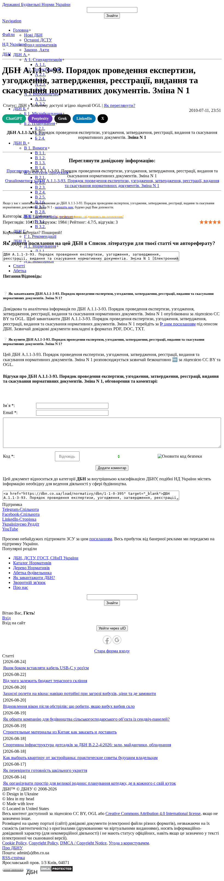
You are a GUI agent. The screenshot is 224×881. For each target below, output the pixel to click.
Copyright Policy (43, 843)
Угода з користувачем (129, 843)
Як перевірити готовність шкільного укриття (45, 770)
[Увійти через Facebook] (107, 640)
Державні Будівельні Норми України (36, 4)
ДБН (27, 216)
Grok (62, 118)
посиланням (100, 539)
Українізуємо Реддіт (20, 524)
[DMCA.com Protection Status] (56, 870)
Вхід (6, 618)
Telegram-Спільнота (20, 509)
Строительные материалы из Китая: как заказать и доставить (60, 732)
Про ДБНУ (12, 848)
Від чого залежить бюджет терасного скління (45, 680)
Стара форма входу (112, 651)
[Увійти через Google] (117, 640)
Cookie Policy (14, 843)
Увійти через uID (112, 628)
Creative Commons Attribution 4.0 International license (153, 813)
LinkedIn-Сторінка (19, 519)
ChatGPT (14, 118)
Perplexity (40, 118)
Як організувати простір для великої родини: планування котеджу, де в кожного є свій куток (89, 783)
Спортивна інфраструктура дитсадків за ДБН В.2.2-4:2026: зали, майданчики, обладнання (87, 744)
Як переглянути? (119, 105)
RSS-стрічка (13, 857)
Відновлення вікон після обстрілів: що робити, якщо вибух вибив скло (69, 706)
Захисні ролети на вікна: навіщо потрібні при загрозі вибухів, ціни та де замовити (79, 693)
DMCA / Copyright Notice (83, 843)
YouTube (10, 529)
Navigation (11, 21)
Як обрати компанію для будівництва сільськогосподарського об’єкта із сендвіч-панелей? (86, 719)
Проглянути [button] (18, 171)
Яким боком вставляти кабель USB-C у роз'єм (46, 668)
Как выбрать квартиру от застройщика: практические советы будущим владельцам (80, 757)
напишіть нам (64, 207)
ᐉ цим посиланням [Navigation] (178, 324)
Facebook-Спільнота (21, 514)
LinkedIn (84, 118)
